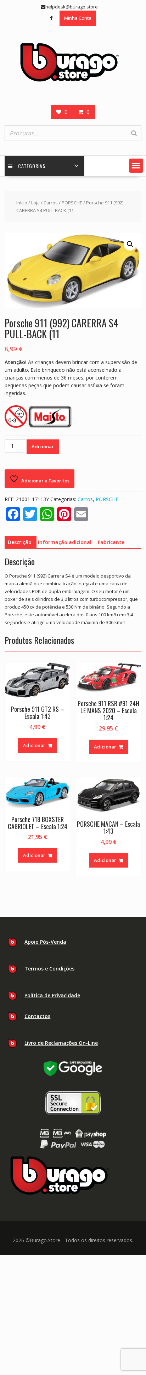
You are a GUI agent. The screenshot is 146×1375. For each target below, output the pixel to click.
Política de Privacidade (52, 995)
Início (21, 202)
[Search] (134, 133)
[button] (136, 166)
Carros (51, 202)
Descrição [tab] (20, 542)
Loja (35, 202)
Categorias (31, 165)
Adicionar (43, 446)
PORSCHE (72, 202)
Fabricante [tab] (111, 542)
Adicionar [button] (34, 745)
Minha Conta (77, 18)
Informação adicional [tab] (64, 542)
